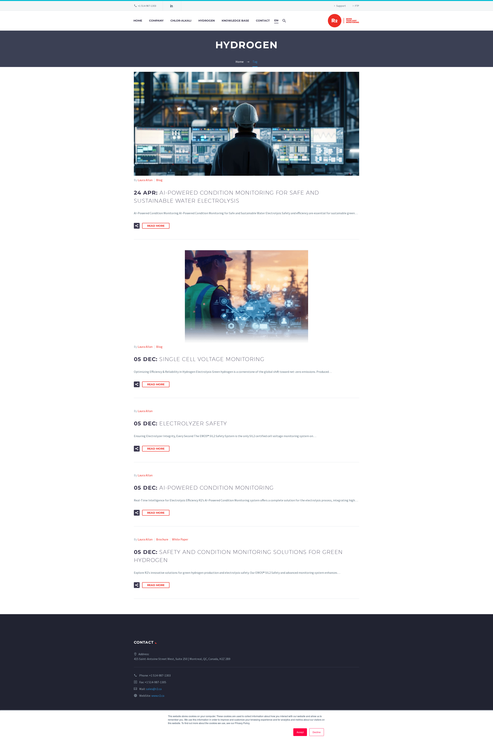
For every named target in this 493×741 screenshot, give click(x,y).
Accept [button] (300, 732)
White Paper (180, 539)
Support (341, 6)
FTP (357, 6)
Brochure (162, 539)
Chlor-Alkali (180, 20)
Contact (263, 20)
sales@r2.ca (154, 689)
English (276, 20)
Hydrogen (206, 20)
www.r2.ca (157, 696)
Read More (155, 225)
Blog (159, 180)
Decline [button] (317, 732)
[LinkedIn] (171, 5)
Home (137, 20)
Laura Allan (145, 180)
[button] (137, 226)
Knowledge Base (235, 20)
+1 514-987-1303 (147, 6)
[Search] (284, 20)
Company (156, 20)
